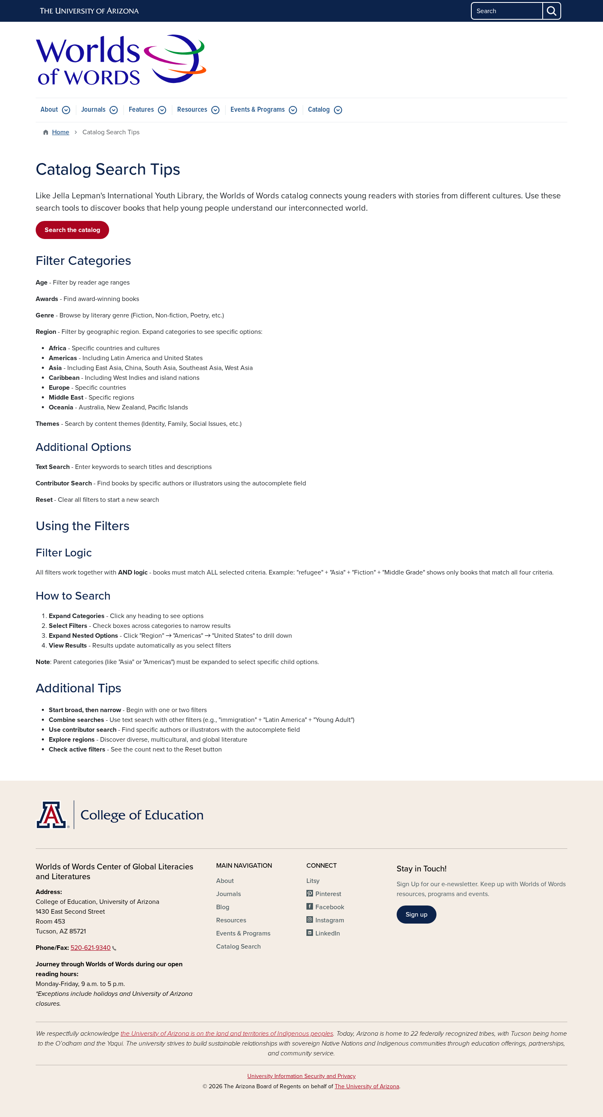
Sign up (416, 914)
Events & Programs (258, 110)
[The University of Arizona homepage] (90, 11)
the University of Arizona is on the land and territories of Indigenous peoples (227, 1034)
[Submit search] (552, 11)
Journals (93, 110)
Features (141, 110)
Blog (222, 907)
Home (60, 132)
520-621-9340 (91, 948)
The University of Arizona (367, 1086)
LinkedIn (327, 933)
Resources (192, 110)
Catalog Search (238, 946)
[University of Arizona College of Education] (121, 814)
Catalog (319, 110)
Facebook (329, 907)
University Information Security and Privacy (301, 1076)
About (49, 110)
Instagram (329, 920)
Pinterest (328, 894)
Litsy (313, 881)
